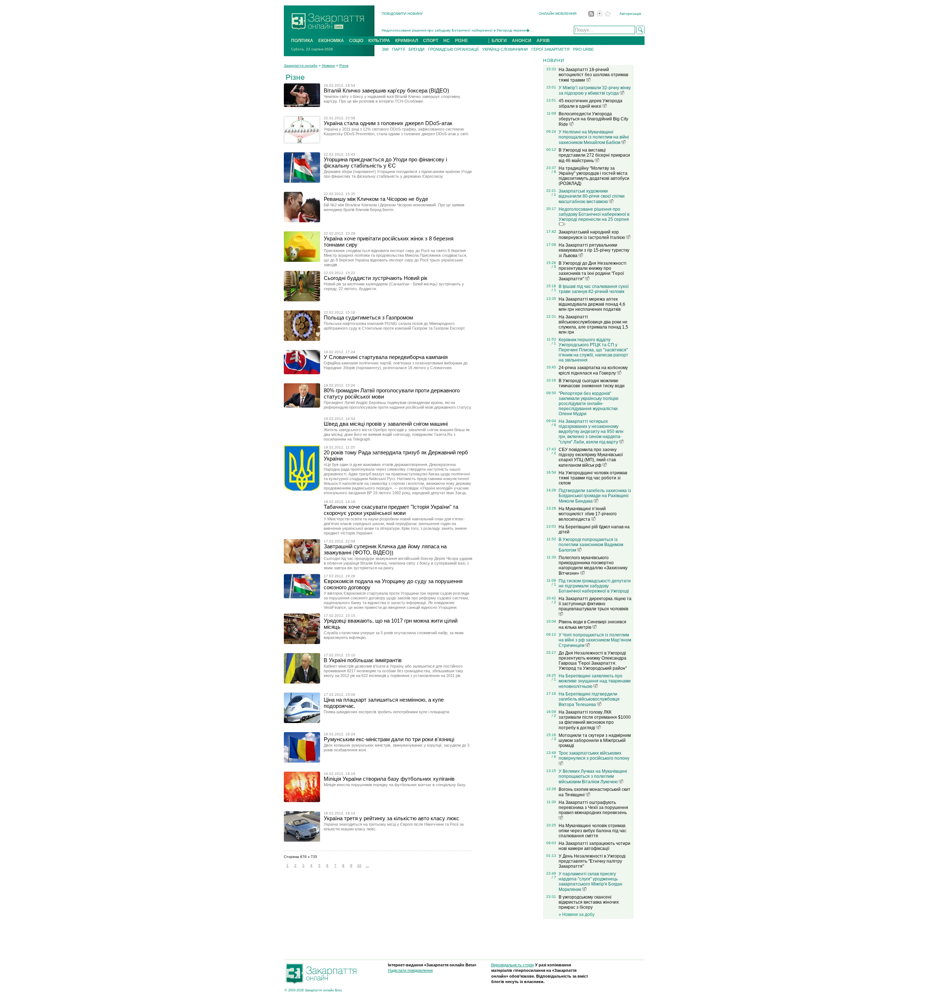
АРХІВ (543, 40)
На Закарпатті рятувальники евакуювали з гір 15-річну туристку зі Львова (594, 250)
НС (446, 40)
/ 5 (554, 267)
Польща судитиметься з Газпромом (368, 317)
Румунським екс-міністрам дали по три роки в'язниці (389, 739)
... (367, 865)
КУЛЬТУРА (379, 40)
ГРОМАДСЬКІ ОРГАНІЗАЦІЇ (453, 49)
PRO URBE (583, 49)
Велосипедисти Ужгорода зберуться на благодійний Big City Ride (593, 119)
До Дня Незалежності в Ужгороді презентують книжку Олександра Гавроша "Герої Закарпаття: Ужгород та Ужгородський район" (593, 661)
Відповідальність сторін (512, 965)
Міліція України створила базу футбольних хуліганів (389, 779)
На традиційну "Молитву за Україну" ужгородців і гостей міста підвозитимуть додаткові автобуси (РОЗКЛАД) (594, 176)
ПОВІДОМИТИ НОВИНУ (402, 14)
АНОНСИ (521, 40)
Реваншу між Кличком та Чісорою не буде (376, 199)
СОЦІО (356, 40)
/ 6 (554, 172)
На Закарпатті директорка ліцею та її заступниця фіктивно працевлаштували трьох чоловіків (595, 603)
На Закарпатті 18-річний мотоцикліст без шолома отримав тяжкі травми (593, 75)
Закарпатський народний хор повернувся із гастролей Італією (592, 235)
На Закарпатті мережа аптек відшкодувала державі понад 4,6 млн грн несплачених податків (592, 304)
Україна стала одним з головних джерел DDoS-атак (388, 123)
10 (359, 865)
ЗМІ (385, 49)
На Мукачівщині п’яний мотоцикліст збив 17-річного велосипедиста (588, 514)
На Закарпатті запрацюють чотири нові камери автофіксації (594, 846)
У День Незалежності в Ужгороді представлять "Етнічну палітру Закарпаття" (592, 861)
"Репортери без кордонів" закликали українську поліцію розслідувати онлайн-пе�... (455, 30)
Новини (328, 65)
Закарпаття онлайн (301, 65)
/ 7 (554, 877)
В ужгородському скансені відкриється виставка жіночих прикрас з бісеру (589, 902)
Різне (344, 65)
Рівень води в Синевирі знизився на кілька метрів (592, 624)
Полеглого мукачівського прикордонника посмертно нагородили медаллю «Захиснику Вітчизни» (593, 565)
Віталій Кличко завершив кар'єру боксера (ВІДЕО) (386, 90)
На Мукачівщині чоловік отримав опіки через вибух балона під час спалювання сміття (592, 830)
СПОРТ (430, 40)
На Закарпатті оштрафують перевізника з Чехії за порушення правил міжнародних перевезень (593, 807)
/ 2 (554, 453)
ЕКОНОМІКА (331, 40)
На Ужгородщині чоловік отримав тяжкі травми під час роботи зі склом (593, 478)
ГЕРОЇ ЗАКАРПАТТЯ (550, 49)
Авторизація (630, 14)
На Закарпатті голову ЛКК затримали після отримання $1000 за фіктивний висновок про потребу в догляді (595, 720)
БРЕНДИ (416, 49)
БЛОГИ (499, 40)
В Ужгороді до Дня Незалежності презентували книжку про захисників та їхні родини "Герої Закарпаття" (592, 271)
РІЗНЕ (461, 40)
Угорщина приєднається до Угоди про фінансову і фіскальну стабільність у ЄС (385, 162)
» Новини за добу (576, 914)
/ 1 (554, 195)
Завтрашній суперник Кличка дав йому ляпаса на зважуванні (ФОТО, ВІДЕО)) (385, 549)
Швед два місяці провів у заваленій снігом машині (386, 424)
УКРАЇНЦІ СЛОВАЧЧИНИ (505, 49)
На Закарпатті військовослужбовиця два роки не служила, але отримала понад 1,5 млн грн (593, 324)
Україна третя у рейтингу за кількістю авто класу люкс (391, 818)
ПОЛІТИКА (302, 40)
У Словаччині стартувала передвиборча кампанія (386, 357)
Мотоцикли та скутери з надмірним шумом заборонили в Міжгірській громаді (595, 740)
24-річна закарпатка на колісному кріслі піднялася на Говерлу (593, 370)
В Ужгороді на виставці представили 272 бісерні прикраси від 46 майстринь (594, 155)
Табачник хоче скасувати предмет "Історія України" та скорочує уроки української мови (391, 510)
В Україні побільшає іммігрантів (363, 660)
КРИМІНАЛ (406, 40)
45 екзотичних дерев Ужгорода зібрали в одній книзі (590, 103)
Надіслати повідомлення (410, 970)
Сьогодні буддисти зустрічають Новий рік (375, 278)
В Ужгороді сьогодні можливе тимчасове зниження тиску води (592, 383)
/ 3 (554, 739)
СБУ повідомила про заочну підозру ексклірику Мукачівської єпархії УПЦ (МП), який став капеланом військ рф (591, 457)
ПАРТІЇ (398, 49)
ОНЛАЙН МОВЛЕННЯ (557, 14)
